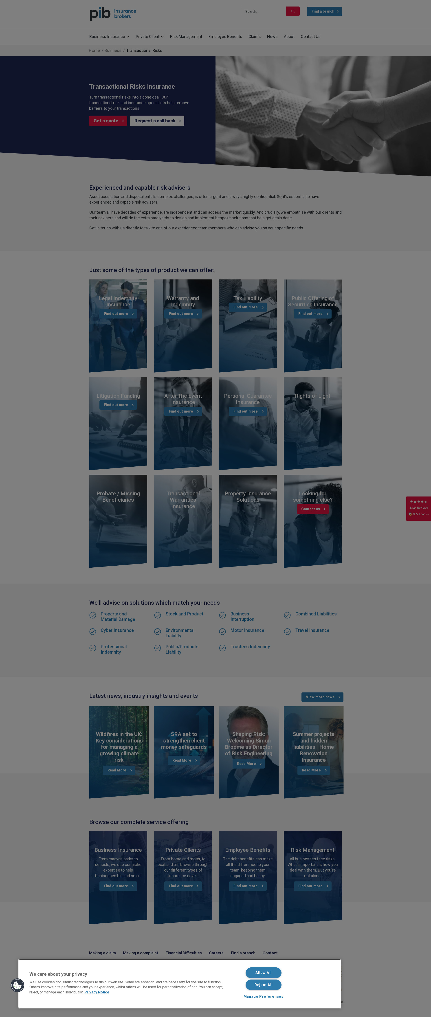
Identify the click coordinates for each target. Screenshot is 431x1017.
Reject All (264, 985)
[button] (17, 985)
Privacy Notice (96, 992)
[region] (179, 984)
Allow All (263, 973)
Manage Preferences (264, 996)
